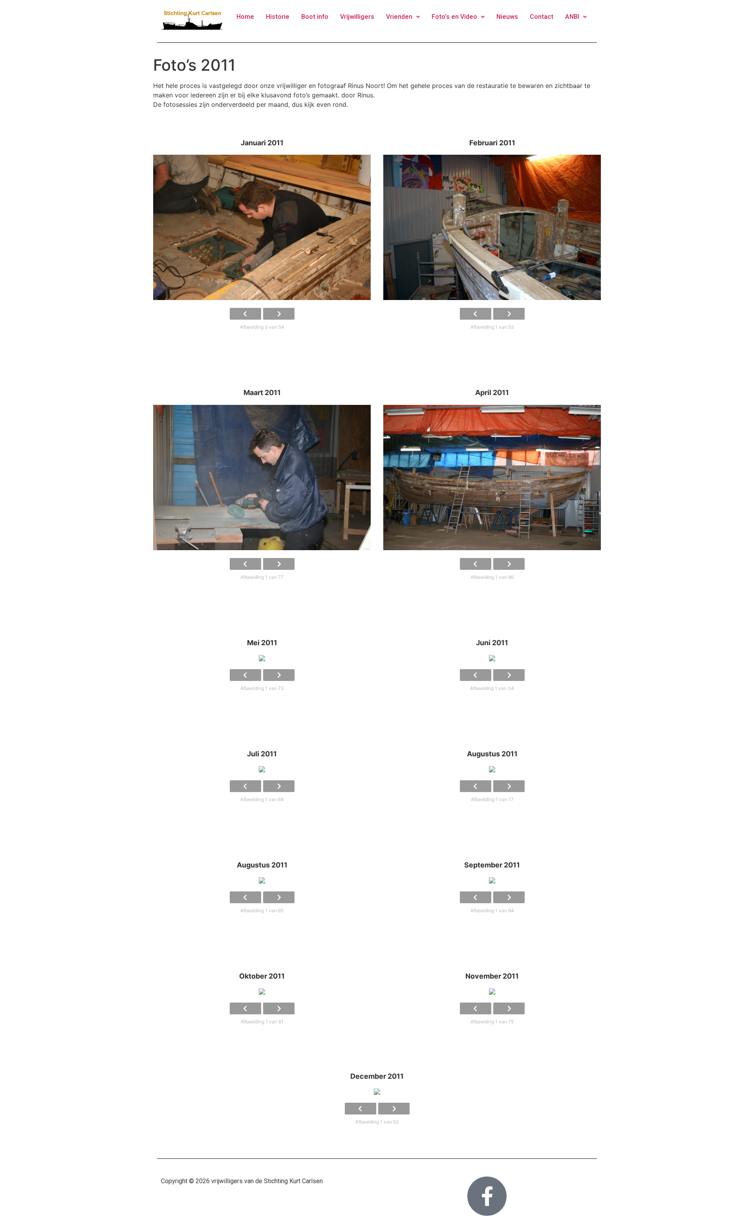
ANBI (572, 16)
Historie (277, 16)
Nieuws (507, 16)
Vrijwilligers (357, 16)
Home (245, 16)
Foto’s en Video (454, 16)
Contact (541, 16)
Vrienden (399, 16)
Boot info (314, 16)
